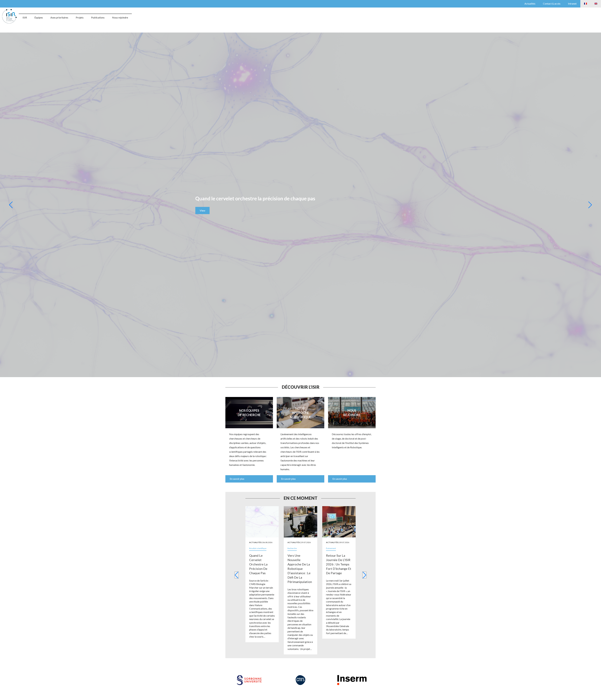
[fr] (585, 4)
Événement (331, 548)
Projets (80, 17)
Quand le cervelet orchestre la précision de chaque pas (258, 564)
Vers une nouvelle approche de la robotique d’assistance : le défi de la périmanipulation (300, 569)
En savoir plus (237, 478)
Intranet (572, 3)
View (202, 210)
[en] (596, 4)
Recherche (292, 548)
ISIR (25, 17)
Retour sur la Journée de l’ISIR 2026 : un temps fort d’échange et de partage (338, 564)
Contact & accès (551, 3)
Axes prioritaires (59, 17)
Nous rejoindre (120, 17)
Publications (98, 17)
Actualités (529, 3)
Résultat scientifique (257, 548)
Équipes (38, 17)
